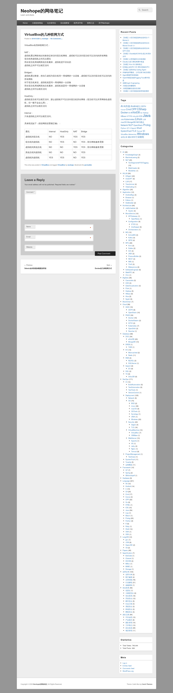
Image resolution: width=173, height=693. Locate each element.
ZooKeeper (135, 227)
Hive (127, 296)
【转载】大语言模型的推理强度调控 (136, 91)
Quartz (130, 211)
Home (25, 23)
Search (133, 128)
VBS (127, 534)
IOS (140, 116)
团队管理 (131, 137)
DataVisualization (132, 285)
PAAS (128, 315)
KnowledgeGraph (132, 154)
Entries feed (127, 665)
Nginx (133, 449)
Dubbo (130, 248)
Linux (138, 119)
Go (141, 113)
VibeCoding (130, 187)
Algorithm (126, 189)
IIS (132, 443)
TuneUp (128, 462)
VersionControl (133, 392)
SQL (127, 371)
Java (146, 115)
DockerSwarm (133, 320)
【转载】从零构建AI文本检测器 (134, 59)
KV (127, 350)
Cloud (125, 304)
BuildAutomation (134, 384)
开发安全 (129, 598)
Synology (134, 414)
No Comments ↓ (56, 38)
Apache (134, 441)
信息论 (128, 590)
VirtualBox (45, 165)
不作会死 (129, 617)
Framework (127, 467)
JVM (122, 119)
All (126, 483)
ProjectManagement (133, 454)
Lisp (127, 513)
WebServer (132, 438)
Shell (139, 127)
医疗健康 (129, 577)
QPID (130, 240)
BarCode (129, 555)
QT (128, 128)
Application (127, 192)
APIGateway (133, 216)
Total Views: (127, 645)
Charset (123, 110)
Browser (128, 197)
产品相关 (129, 620)
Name (28, 226)
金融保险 (129, 585)
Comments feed (128, 668)
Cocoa (128, 497)
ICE (129, 251)
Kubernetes (129, 119)
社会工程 (129, 604)
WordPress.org (128, 671)
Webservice (132, 134)
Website (29, 247)
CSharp (141, 109)
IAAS (127, 307)
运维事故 (129, 465)
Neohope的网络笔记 (42, 10)
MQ (127, 232)
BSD (133, 403)
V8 (127, 547)
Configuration (133, 221)
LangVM (126, 537)
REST (130, 259)
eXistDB (135, 112)
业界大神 (129, 574)
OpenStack (138, 125)
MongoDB (131, 122)
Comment (30, 192)
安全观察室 (64, 23)
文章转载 (129, 580)
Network (124, 125)
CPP (133, 109)
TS (127, 374)
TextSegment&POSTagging (138, 162)
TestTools (131, 390)
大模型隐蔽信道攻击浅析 (132, 88)
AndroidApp (130, 195)
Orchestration (133, 229)
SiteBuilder (129, 203)
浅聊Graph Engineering (131, 83)
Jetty (133, 446)
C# (127, 491)
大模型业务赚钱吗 (129, 85)
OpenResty (135, 219)
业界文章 (124, 137)
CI (126, 382)
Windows (143, 133)
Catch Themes (147, 684)
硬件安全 (129, 601)
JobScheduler (131, 208)
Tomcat (139, 131)
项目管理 (129, 630)
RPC (127, 243)
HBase (123, 116)
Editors (128, 200)
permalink (88, 165)
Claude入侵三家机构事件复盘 (133, 61)
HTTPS (129, 116)
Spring (128, 473)
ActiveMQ (132, 235)
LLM (144, 119)
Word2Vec (132, 170)
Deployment (130, 395)
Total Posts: (127, 648)
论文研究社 (51, 23)
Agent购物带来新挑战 (130, 75)
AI (122, 106)
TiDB (130, 347)
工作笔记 (129, 625)
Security (131, 422)
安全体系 (126, 588)
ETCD (133, 224)
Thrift (130, 264)
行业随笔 (139, 136)
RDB (127, 358)
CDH (127, 283)
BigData (125, 277)
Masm (128, 515)
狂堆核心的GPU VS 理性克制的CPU (136, 67)
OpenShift (132, 328)
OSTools (134, 411)
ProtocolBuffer (133, 256)
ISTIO (130, 323)
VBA (127, 531)
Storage (128, 569)
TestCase (131, 457)
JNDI (130, 253)
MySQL (131, 360)
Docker (124, 112)
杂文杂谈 (129, 628)
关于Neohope (104, 23)
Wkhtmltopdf (130, 475)
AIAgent (128, 176)
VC (144, 130)
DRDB (128, 344)
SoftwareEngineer (132, 269)
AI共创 (126, 106)
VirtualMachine (133, 430)
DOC (127, 336)
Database (126, 334)
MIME (128, 566)
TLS (134, 130)
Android (135, 106)
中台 (127, 275)
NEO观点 (140, 122)
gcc (127, 539)
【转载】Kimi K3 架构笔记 (132, 64)
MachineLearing (131, 157)
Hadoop (128, 291)
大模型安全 (130, 593)
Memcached (132, 352)
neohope (45, 38)
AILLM (125, 173)
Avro (130, 245)
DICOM (128, 561)
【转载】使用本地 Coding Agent (134, 69)
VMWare (134, 435)
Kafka (130, 237)
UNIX (133, 416)
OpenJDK (129, 545)
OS (129, 400)
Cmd (128, 109)
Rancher (131, 331)
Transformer (130, 184)
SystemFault (126, 130)
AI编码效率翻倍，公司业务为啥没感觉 (137, 72)
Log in (125, 663)
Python (123, 128)
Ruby (127, 526)
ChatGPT (129, 178)
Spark (128, 299)
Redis (130, 355)
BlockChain (127, 301)
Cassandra (129, 280)
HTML (128, 505)
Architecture (127, 205)
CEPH (143, 106)
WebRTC (129, 272)
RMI (129, 261)
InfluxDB (136, 116)
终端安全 (129, 609)
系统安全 (129, 606)
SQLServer (132, 363)
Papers (125, 550)
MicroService (130, 213)
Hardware (126, 478)
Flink (127, 288)
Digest (133, 424)
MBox (128, 563)
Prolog (146, 125)
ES (129, 112)
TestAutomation (134, 387)
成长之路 (126, 614)
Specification (127, 553)
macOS (124, 122)
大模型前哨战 (37, 23)
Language (126, 481)
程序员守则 (78, 23)
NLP (130, 125)
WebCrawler (132, 168)
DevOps (126, 379)
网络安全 (129, 612)
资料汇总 (90, 23)
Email (28, 236)
